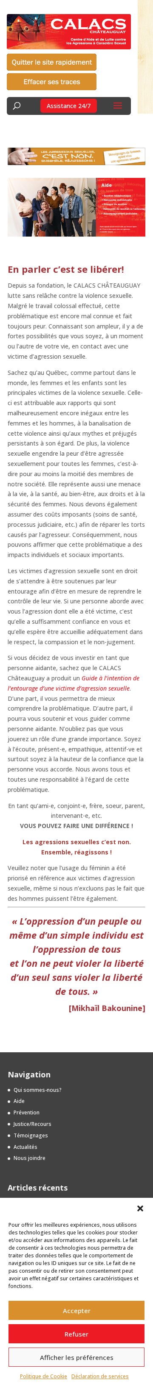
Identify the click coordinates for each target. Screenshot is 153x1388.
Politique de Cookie (43, 1376)
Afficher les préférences (76, 1357)
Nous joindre (29, 1158)
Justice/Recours (32, 1124)
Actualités (25, 1147)
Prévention (27, 1112)
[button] (140, 1208)
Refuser (76, 1334)
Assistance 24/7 (69, 106)
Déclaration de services (100, 1376)
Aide (19, 1101)
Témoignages (31, 1135)
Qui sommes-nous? (38, 1090)
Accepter (77, 1310)
